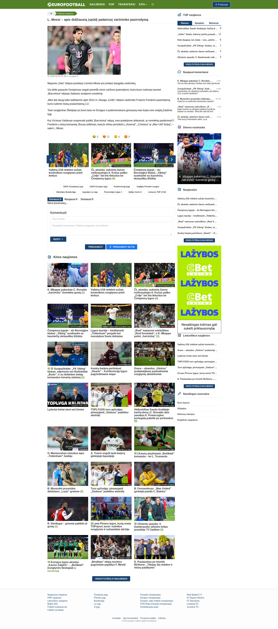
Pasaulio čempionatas (150, 595)
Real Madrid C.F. (194, 595)
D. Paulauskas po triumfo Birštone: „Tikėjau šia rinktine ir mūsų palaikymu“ (215, 379)
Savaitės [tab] (199, 23)
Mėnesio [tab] (214, 23)
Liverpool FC (193, 604)
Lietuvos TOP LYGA (157, 192)
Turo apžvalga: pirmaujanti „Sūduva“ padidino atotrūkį (204, 367)
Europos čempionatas (150, 598)
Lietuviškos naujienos (57, 601)
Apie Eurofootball (130, 618)
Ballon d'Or (52, 604)
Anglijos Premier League (148, 187)
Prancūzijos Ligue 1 (113, 192)
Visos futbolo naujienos (111, 578)
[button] (143, 4)
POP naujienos (54, 598)
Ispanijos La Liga (90, 192)
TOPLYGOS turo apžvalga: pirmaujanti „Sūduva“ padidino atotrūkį (210, 361)
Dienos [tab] (185, 23)
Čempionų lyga (101, 595)
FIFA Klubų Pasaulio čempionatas (156, 604)
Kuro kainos (183, 403)
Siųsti (56, 239)
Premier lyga (100, 598)
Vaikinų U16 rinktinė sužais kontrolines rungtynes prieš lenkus (208, 198)
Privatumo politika (148, 618)
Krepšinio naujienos (187, 420)
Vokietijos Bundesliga (66, 192)
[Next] (172, 159)
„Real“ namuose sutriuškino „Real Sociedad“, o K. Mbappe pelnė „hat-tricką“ (216, 221)
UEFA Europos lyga (98, 187)
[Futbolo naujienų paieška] (152, 4)
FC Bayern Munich (195, 598)
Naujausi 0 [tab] (71, 199)
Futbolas (162, 618)
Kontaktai (116, 618)
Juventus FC (193, 607)
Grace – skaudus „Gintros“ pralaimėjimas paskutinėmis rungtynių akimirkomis (216, 350)
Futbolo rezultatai (55, 610)
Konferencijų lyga (122, 187)
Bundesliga (99, 601)
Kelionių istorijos (186, 414)
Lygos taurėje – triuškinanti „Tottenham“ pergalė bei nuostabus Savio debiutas (216, 216)
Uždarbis (181, 408)
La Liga (97, 604)
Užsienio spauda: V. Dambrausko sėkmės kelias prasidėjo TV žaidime (212, 57)
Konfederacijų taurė (149, 607)
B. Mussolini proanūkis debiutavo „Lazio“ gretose (202, 99)
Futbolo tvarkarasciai (57, 607)
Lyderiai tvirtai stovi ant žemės (192, 356)
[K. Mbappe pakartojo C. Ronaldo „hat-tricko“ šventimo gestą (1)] (199, 158)
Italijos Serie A (135, 192)
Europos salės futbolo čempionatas (156, 601)
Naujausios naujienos (57, 595)
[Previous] (51, 159)
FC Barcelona (193, 601)
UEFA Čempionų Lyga (73, 187)
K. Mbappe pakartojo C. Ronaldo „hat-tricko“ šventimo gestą (207, 81)
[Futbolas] (50, 13)
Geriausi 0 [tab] (55, 199)
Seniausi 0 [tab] (87, 199)
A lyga (97, 607)
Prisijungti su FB (123, 247)
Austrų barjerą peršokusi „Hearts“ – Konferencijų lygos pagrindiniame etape (215, 233)
